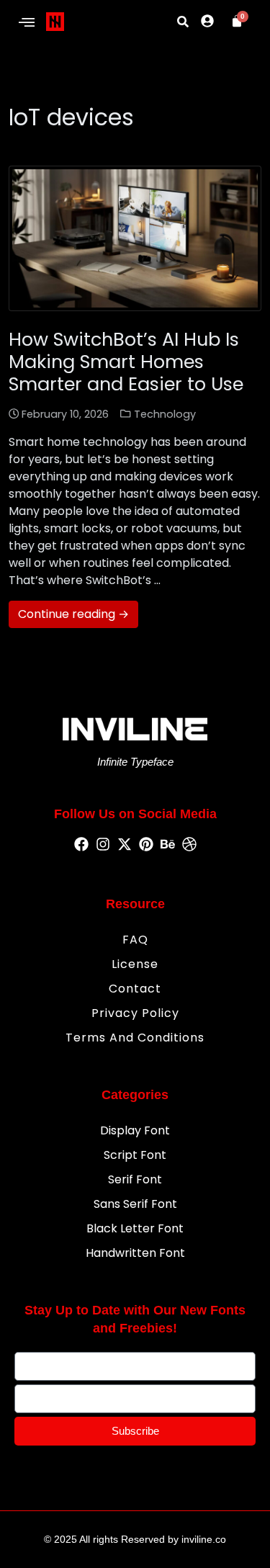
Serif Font (135, 1179)
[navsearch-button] (182, 21)
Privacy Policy (135, 1013)
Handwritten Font (135, 1253)
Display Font (135, 1130)
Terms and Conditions (135, 1037)
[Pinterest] (146, 845)
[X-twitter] (124, 845)
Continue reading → (73, 614)
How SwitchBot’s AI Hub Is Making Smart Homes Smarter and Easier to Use (126, 361)
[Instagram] (103, 845)
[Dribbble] (189, 845)
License (135, 964)
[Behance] (168, 845)
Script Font (135, 1155)
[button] (26, 23)
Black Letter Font (135, 1228)
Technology (165, 414)
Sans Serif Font (135, 1204)
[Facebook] (81, 845)
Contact (135, 988)
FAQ (135, 939)
